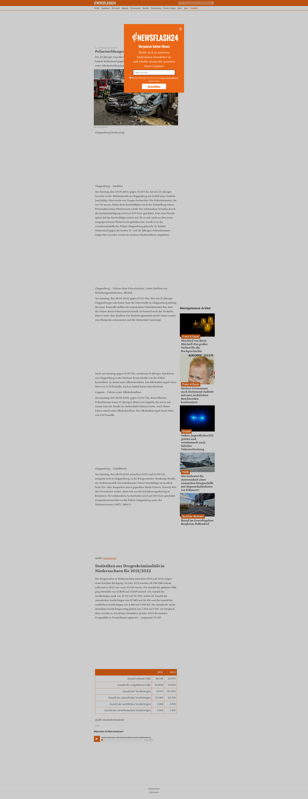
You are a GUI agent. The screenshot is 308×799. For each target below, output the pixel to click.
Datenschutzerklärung (169, 78)
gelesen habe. (154, 81)
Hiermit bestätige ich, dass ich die (146, 78)
